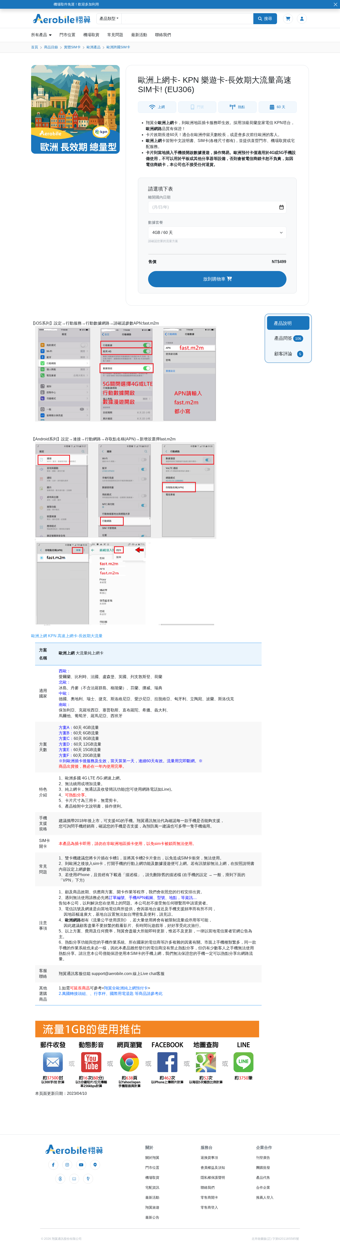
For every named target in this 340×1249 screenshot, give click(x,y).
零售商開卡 (209, 1197)
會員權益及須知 (213, 1168)
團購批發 (263, 1168)
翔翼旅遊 (152, 1207)
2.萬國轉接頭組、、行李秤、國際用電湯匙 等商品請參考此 (111, 993)
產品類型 (107, 18)
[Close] (335, 4)
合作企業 (263, 1187)
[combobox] (187, 19)
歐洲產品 (94, 47)
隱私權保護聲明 (213, 1178)
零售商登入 (209, 1207)
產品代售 (263, 1178)
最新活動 (139, 35)
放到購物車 (215, 279)
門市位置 (67, 35)
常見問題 (115, 35)
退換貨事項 (209, 1158)
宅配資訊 (152, 1187)
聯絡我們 (163, 35)
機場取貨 (91, 35)
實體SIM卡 (72, 47)
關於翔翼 (152, 1158)
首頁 (34, 47)
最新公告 (152, 1217)
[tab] (288, 323)
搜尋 (268, 18)
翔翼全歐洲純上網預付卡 (126, 988)
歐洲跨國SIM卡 (118, 47)
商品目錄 (51, 47)
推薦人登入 (265, 1197)
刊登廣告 (263, 1158)
